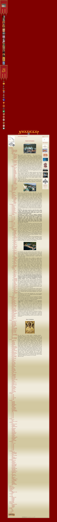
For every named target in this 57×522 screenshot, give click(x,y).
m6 (12, 335)
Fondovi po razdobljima (13, 425)
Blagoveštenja (13, 302)
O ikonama (13, 401)
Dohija (14, 234)
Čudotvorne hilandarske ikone (14, 409)
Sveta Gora (11, 148)
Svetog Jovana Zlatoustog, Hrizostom (14, 364)
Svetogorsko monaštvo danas (14, 197)
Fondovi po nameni (14, 423)
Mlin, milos (13, 378)
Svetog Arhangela (14, 305)
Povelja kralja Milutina (13, 477)
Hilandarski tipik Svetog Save (14, 466)
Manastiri (13, 166)
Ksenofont (14, 180)
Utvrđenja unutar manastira (14, 229)
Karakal (14, 176)
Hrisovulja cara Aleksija (14, 461)
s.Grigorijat (13, 207)
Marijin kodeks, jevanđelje (14, 434)
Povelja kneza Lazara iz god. (14, 479)
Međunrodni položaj (15, 158)
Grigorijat (14, 181)
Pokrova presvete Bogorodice (14, 304)
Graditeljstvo (11, 221)
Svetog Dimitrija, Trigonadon (14, 388)
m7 (12, 336)
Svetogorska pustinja (14, 187)
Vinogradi (13, 498)
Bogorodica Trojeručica (13, 402)
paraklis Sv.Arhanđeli (15, 257)
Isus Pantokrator (14, 408)
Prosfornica (14, 247)
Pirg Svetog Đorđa (15, 243)
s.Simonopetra (14, 210)
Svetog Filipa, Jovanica (13, 381)
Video (12, 510)
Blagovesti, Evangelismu (13, 368)
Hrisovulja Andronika (13, 483)
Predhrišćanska (15, 160)
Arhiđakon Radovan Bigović (14, 199)
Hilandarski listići (14, 432)
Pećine (13, 186)
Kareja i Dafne (14, 165)
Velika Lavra (15, 167)
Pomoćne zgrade (14, 497)
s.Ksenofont (13, 209)
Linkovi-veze (12, 507)
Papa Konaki (13, 386)
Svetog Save (13, 308)
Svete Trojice (13, 300)
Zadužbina (11, 491)
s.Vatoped (13, 211)
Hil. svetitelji (11, 486)
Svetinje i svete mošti (14, 421)
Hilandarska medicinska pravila (14, 457)
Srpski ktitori (12, 204)
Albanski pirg (15, 279)
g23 (13, 295)
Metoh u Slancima (14, 330)
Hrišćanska (14, 161)
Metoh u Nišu (13, 329)
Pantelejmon (15, 183)
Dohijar (14, 175)
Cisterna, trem (15, 260)
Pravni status (13, 153)
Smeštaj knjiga (14, 428)
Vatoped (14, 168)
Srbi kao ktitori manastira (14, 205)
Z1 (12, 494)
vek (13, 220)
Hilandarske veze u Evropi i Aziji (14, 321)
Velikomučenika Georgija (14, 312)
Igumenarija (15, 233)
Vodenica (14, 283)
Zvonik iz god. (14, 259)
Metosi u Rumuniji (14, 338)
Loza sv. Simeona (12, 487)
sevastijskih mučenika (14, 314)
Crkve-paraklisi (12, 296)
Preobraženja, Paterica (13, 345)
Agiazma (14, 282)
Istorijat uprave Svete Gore (15, 155)
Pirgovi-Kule (12, 392)
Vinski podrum (15, 292)
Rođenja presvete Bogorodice (14, 301)
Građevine (11, 227)
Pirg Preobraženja (15, 278)
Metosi (11, 320)
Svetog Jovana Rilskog (14, 317)
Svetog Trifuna (14, 315)
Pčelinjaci (13, 499)
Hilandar (14, 170)
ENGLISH (43, 136)
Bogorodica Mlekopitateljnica (14, 404)
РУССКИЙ (47, 136)
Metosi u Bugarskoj (14, 337)
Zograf (14, 174)
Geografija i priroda (14, 150)
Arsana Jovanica (14, 289)
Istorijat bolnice (14, 458)
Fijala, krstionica (14, 262)
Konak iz (14, 236)
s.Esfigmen (13, 214)
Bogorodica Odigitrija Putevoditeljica (14, 406)
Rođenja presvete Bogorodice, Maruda (14, 347)
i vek (13, 216)
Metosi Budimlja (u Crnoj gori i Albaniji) (14, 334)
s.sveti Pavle (13, 206)
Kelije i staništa (14, 185)
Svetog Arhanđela (14, 355)
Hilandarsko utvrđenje (15, 231)
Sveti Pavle (14, 178)
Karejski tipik (13, 467)
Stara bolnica (15, 258)
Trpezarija (14, 232)
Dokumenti (11, 459)
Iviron (14, 169)
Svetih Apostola (14, 307)
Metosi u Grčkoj (14, 322)
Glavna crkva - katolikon (14, 299)
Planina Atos (13, 190)
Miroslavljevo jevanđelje (13, 436)
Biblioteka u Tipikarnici (13, 429)
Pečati (11, 485)
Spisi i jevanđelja (14, 440)
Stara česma (15, 265)
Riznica (11, 418)
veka (13, 394)
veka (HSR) (14, 397)
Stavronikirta (15, 179)
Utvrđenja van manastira (14, 267)
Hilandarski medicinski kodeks (14, 452)
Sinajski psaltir (14, 437)
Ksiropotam (15, 173)
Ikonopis (11, 400)
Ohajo (11, 490)
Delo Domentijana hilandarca (14, 481)
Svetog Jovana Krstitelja (14, 371)
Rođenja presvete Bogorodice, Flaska (14, 353)
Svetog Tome (13, 376)
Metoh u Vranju (14, 331)
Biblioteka (11, 422)
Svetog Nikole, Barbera (14, 367)
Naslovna (11, 147)
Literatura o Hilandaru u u (13, 506)
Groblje (14, 285)
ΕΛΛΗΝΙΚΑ (45, 136)
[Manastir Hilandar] (11, 146)
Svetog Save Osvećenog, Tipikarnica (13, 343)
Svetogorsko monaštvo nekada (14, 195)
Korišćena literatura (14, 504)
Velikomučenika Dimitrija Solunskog (14, 310)
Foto (12, 509)
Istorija (13, 159)
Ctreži (12, 511)
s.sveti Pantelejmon (14, 212)
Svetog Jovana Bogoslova (14, 354)
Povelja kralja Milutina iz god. (14, 472)
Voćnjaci (13, 500)
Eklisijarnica (15, 246)
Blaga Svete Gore (14, 188)
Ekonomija (11, 496)
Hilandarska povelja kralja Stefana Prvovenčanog (14, 469)
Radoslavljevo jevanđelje (14, 439)
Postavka (13, 419)
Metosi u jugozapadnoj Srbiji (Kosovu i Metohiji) (14, 328)
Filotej (14, 177)
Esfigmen (14, 182)
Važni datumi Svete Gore (15, 164)
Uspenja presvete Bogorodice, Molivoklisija (14, 349)
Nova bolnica (15, 284)
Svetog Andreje (14, 377)
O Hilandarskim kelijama (14, 341)
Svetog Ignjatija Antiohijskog (14, 375)
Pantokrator (15, 172)
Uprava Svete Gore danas (15, 156)
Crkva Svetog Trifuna (15, 281)
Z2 (12, 495)
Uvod (12, 149)
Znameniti (11, 493)
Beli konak (14, 266)
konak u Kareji (15, 286)
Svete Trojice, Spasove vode (13, 362)
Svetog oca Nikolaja (14, 313)
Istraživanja (11, 489)
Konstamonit (15, 184)
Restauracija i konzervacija (13, 431)
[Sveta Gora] (11, 140)
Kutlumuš (14, 171)
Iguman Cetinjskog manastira (14, 202)
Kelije (11, 339)
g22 (13, 294)
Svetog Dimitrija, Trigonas (14, 359)
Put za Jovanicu (12, 502)
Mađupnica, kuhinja (15, 241)
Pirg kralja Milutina (14, 276)
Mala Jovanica (14, 369)
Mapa (14, 268)
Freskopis (11, 393)
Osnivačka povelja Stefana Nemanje (14, 464)
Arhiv (12, 420)
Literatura (11, 503)
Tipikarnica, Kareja (15, 274)
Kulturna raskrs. (12, 488)
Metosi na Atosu (14, 323)
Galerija (11, 508)
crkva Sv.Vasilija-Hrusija (14, 270)
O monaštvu (13, 191)
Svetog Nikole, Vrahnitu (14, 361)
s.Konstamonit (14, 208)
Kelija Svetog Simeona (15, 252)
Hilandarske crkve (14, 297)
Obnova (13, 226)
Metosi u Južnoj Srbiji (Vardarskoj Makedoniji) (14, 325)
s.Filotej (13, 213)
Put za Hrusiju (12, 501)
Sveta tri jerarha (14, 391)
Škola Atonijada (14, 189)
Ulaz (14, 255)
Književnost (11, 441)
